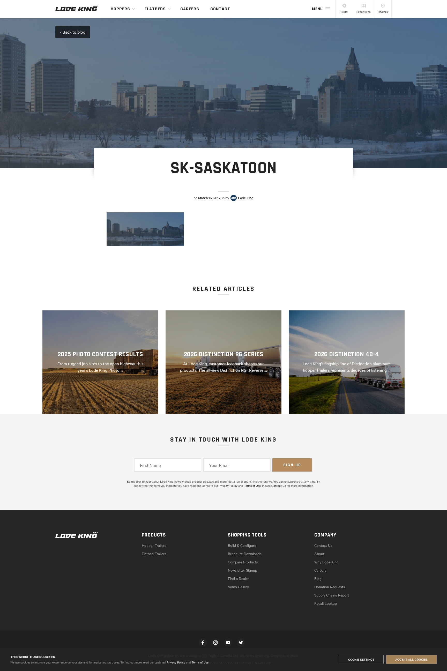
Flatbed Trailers (154, 553)
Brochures (363, 12)
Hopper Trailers (154, 545)
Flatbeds (155, 9)
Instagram (215, 642)
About (319, 553)
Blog (318, 578)
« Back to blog (72, 32)
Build (344, 12)
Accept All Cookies (411, 659)
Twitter (241, 642)
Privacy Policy (176, 662)
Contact (220, 9)
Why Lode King (326, 561)
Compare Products (243, 561)
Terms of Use (200, 662)
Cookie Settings (361, 659)
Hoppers (120, 9)
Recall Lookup (325, 603)
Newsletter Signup (242, 570)
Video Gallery (238, 586)
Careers (189, 9)
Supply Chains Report (331, 595)
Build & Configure (242, 545)
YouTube (228, 642)
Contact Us (278, 485)
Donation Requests (329, 586)
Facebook (203, 642)
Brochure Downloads (245, 553)
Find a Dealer (238, 578)
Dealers (383, 12)
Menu (317, 9)
